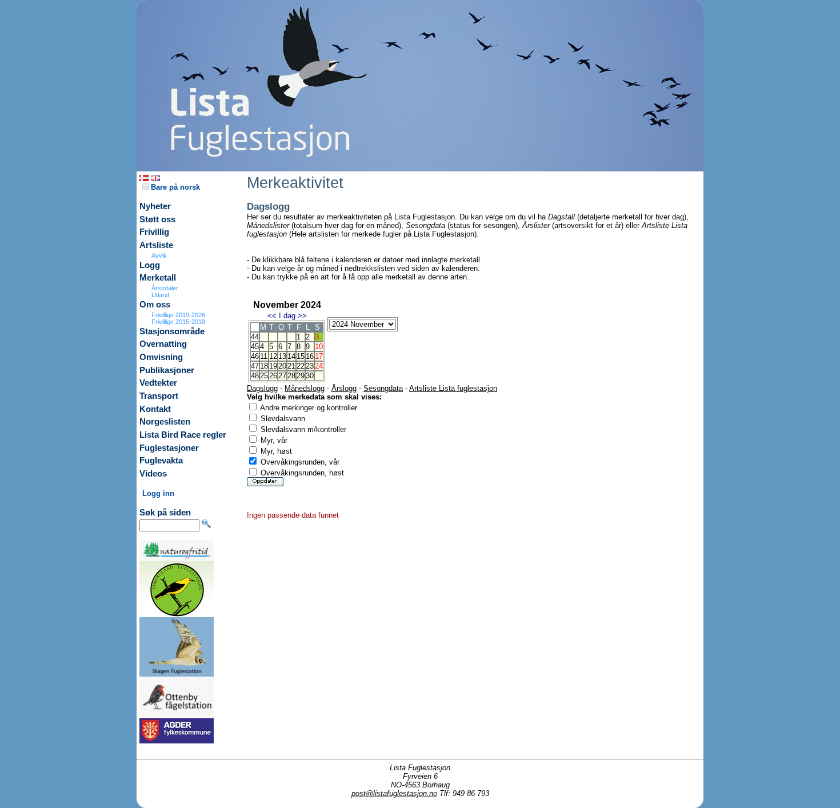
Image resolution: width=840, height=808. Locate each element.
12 (273, 356)
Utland (160, 294)
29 (301, 375)
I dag (287, 315)
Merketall (157, 277)
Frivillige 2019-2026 (178, 314)
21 (291, 366)
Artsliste (156, 245)
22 (301, 366)
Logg (149, 265)
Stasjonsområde (172, 331)
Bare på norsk (174, 187)
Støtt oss (157, 219)
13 (282, 356)
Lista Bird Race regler (182, 434)
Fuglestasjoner (169, 448)
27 (282, 375)
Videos (153, 473)
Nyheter (155, 206)
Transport (158, 396)
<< (272, 315)
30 (310, 375)
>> (302, 315)
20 (282, 366)
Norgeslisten (164, 421)
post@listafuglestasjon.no (394, 793)
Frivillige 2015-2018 (178, 321)
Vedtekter (158, 382)
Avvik (159, 255)
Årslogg (344, 388)
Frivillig (154, 232)
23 (310, 366)
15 (301, 356)
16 (310, 356)
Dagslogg (262, 388)
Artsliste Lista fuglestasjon (453, 388)
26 (273, 375)
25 (264, 375)
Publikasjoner (166, 370)
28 (291, 375)
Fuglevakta (161, 460)
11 (263, 356)
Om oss (154, 304)
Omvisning (161, 357)
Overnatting (163, 344)
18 (264, 366)
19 (273, 366)
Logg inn (158, 493)
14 (291, 356)
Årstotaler (164, 288)
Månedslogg (305, 388)
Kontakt (155, 409)
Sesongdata (383, 388)
